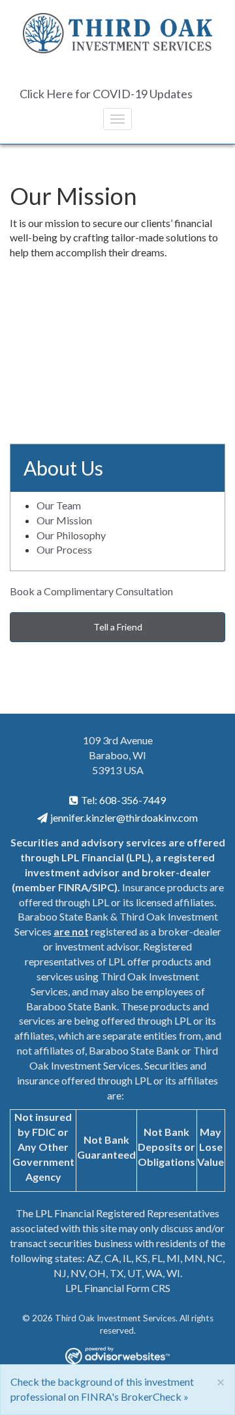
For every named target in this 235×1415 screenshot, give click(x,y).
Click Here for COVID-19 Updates (106, 94)
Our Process (64, 549)
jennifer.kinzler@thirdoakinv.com (124, 817)
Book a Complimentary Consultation (91, 591)
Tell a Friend (117, 626)
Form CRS (148, 1288)
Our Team (59, 505)
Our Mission (64, 520)
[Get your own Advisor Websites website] (117, 1355)
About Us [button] (63, 467)
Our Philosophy (71, 535)
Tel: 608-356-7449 (123, 800)
